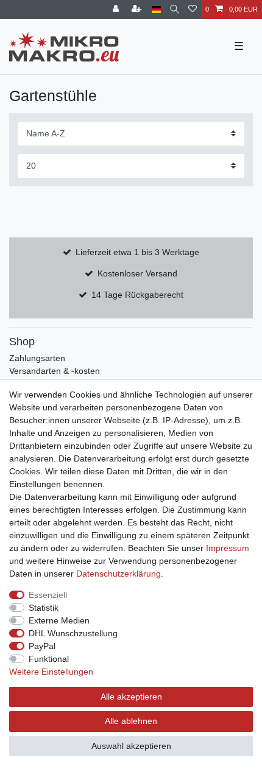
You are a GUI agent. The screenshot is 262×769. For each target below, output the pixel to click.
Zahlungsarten (37, 358)
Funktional (49, 659)
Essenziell (48, 595)
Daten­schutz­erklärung (118, 573)
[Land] (156, 9)
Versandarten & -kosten (54, 371)
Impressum (227, 548)
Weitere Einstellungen (51, 671)
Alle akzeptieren (131, 696)
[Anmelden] (117, 9)
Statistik (43, 608)
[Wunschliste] (192, 9)
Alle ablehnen (131, 721)
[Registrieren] (137, 9)
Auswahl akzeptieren (131, 746)
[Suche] (174, 9)
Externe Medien (59, 620)
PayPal (42, 646)
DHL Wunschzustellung (73, 633)
